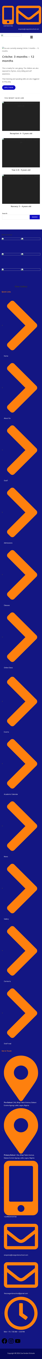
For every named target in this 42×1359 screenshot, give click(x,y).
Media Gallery (7, 235)
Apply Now (8, 87)
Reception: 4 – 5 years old (21, 133)
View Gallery (21, 286)
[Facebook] (4, 1341)
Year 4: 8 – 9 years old (21, 170)
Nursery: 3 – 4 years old (21, 206)
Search (4, 213)
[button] (31, 37)
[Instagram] (11, 1341)
